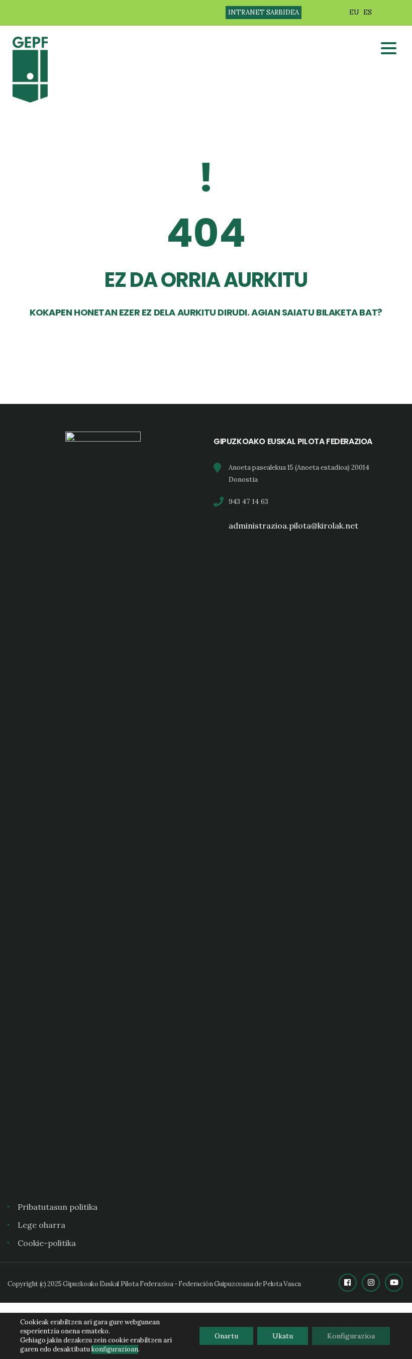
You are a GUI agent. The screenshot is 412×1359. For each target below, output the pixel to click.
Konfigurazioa (351, 1335)
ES (367, 12)
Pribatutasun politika (57, 1207)
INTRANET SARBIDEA (263, 12)
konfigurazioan (114, 1349)
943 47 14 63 (248, 501)
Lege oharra (41, 1225)
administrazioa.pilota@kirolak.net (293, 525)
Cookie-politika (47, 1243)
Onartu (226, 1335)
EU (354, 12)
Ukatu (282, 1335)
